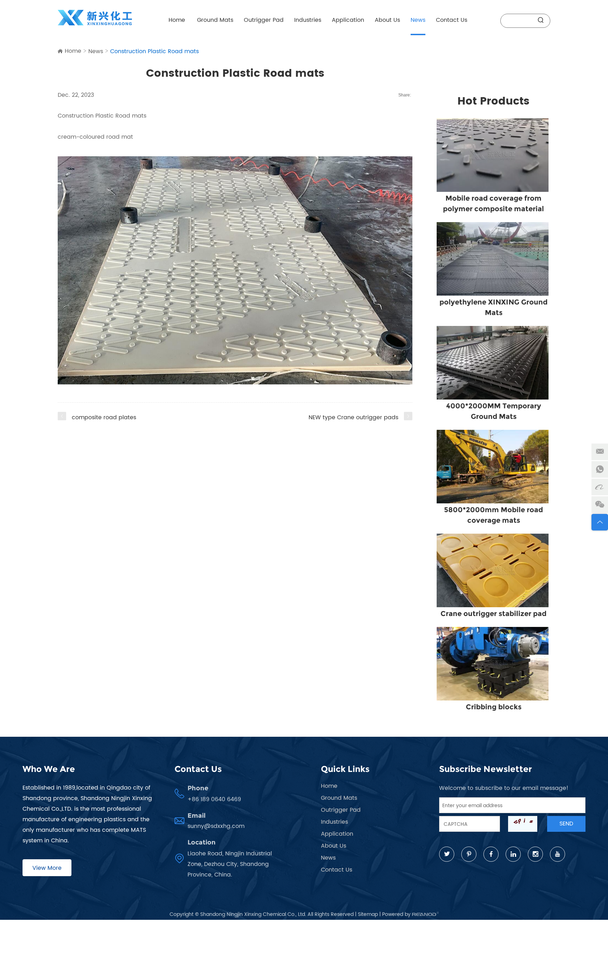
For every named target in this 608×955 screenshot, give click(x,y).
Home (177, 20)
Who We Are (49, 769)
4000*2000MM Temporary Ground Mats (493, 411)
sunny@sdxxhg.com (216, 826)
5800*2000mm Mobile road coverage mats (493, 514)
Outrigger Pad (264, 20)
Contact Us (451, 20)
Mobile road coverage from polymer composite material (493, 203)
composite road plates (104, 417)
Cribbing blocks (493, 707)
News (418, 20)
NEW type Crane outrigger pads (353, 417)
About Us (387, 20)
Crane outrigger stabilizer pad (493, 613)
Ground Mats (215, 20)
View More (47, 868)
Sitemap (368, 914)
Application (348, 20)
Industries (307, 20)
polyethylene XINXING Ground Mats (493, 307)
